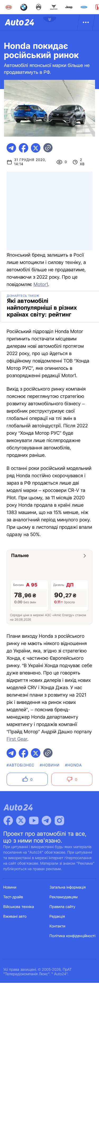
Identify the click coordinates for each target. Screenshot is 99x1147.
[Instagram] (59, 820)
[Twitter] (21, 820)
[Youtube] (34, 820)
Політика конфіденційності (73, 936)
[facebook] (23, 148)
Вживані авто (15, 916)
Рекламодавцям (64, 897)
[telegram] (11, 148)
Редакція (57, 916)
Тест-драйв (13, 897)
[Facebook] (8, 820)
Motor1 (41, 284)
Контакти (57, 926)
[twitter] (35, 148)
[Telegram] (46, 820)
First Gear (17, 739)
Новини (9, 887)
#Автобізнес (21, 765)
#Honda (73, 765)
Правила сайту (63, 907)
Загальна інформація (68, 887)
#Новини (50, 765)
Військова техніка (18, 907)
